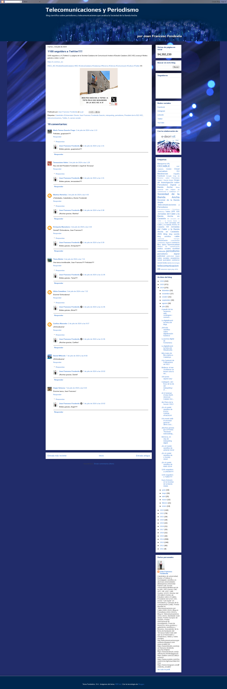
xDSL (176, 269)
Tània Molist (58, 259)
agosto (165, 303)
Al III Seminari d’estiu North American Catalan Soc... (168, 396)
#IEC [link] (76, 66)
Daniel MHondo (59, 356)
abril (164, 496)
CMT (177, 166)
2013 (162, 542)
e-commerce (174, 243)
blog (165, 234)
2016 (162, 533)
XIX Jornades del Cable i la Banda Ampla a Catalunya (168, 221)
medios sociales (164, 249)
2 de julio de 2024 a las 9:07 (78, 323)
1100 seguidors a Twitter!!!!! (167, 476)
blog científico (164, 236)
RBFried (118, 684)
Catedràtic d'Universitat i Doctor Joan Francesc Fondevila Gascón (80, 115)
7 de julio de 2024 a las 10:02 (94, 371)
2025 (162, 284)
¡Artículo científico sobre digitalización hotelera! (167, 331)
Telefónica (160, 211)
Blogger (141, 684)
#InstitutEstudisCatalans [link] (65, 66)
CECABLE (163, 166)
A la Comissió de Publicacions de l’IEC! (168, 362)
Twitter (64, 118)
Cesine (168, 169)
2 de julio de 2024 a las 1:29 (79, 162)
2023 (162, 510)
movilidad (175, 249)
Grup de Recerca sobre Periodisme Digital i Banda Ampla (168, 178)
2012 (162, 545)
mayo (164, 493)
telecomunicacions (54, 118)
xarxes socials (75, 118)
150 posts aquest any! (167, 378)
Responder (57, 137)
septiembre (166, 300)
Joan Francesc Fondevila (69, 146)
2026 (162, 281)
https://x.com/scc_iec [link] (55, 62)
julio (164, 306)
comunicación (162, 240)
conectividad (175, 240)
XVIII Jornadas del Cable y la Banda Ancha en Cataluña (168, 225)
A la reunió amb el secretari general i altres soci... (167, 421)
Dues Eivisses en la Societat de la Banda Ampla (168, 483)
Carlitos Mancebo (60, 323)
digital (168, 243)
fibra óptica (161, 245)
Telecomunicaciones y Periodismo (92, 9)
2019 (162, 523)
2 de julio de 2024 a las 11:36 (94, 275)
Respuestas (60, 142)
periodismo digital (168, 254)
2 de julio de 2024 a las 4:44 (81, 227)
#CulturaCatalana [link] (85, 66)
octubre (165, 297)
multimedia (161, 251)
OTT (178, 191)
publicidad (161, 256)
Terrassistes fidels (60, 162)
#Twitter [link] (137, 66)
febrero (165, 503)
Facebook (161, 107)
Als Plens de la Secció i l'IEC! (168, 403)
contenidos (161, 243)
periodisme (119, 115)
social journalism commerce (168, 260)
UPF (173, 211)
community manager (168, 238)
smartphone (174, 258)
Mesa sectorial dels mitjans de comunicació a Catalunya (168, 189)
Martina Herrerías (60, 195)
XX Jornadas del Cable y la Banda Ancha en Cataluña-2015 (168, 230)
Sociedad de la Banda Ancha (168, 196)
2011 (162, 549)
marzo (164, 500)
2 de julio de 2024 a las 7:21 (74, 259)
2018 (162, 526)
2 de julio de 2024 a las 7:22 (77, 291)
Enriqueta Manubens (61, 227)
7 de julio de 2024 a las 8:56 (76, 356)
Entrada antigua (143, 456)
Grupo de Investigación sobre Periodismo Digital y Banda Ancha (168, 183)
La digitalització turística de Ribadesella (167, 348)
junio (164, 490)
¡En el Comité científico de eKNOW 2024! (168, 448)
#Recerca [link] (104, 66)
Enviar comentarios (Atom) (104, 464)
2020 (162, 520)
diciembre (166, 290)
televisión (164, 269)
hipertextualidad (173, 245)
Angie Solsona (59, 388)
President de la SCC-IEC (133, 115)
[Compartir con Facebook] (96, 112)
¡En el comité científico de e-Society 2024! (167, 456)
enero (164, 506)
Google (168, 176)
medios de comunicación (168, 246)
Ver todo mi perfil (163, 669)
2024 (162, 288)
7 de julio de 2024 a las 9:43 (76, 388)
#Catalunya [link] (96, 66)
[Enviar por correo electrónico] (90, 112)
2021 (162, 517)
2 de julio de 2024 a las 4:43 (78, 195)
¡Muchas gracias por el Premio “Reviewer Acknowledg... (168, 431)
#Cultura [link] (130, 66)
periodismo (172, 251)
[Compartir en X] (94, 112)
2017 (162, 529)
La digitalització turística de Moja (167, 322)
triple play (171, 269)
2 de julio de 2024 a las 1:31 (93, 146)
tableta (169, 263)
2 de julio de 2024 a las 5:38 (93, 210)
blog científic (174, 234)
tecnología (175, 263)
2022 (162, 513)
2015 (162, 536)
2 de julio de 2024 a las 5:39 (93, 242)
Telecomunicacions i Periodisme (168, 209)
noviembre (166, 294)
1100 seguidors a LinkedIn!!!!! (167, 471)
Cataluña (160, 169)
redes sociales (163, 258)
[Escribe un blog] (92, 112)
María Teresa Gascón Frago (64, 130)
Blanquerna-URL (163, 164)
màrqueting (110, 115)
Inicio (101, 456)
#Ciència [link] (112, 66)
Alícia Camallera (59, 291)
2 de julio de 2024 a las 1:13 (86, 130)
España (176, 174)
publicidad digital (173, 256)
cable (177, 236)
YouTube (160, 123)
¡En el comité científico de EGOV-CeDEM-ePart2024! (167, 411)
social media (162, 263)
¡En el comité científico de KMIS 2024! (167, 464)
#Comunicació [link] (121, 66)
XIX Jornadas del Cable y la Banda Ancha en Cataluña (168, 215)
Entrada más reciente (57, 456)
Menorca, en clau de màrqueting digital (167, 440)
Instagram (161, 111)
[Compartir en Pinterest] (99, 112)
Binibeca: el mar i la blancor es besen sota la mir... (168, 370)
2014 (162, 539)
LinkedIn (160, 115)
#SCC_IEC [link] (52, 66)
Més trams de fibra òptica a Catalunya (167, 355)
